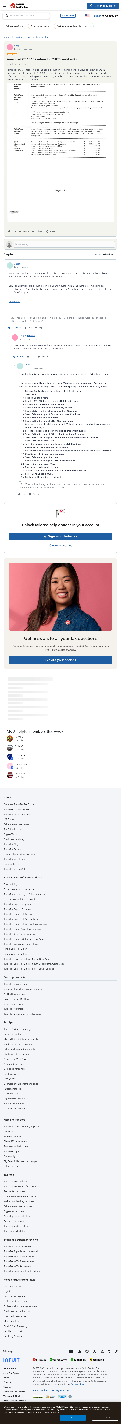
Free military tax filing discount (19, 899)
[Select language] (87, 15)
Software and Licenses (14, 1391)
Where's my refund (13, 1136)
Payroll (7, 1291)
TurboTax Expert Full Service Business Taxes (26, 924)
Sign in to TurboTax (62, 536)
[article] (60, 296)
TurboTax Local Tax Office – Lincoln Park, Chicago (29, 969)
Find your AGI (11, 1078)
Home (6, 37)
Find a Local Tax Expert (15, 949)
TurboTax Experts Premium (17, 909)
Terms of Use (77, 1384)
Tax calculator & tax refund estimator (22, 1186)
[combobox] (26, 16)
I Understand (72, 1418)
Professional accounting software (20, 1306)
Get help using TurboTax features (74, 26)
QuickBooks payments (15, 1296)
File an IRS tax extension (16, 1141)
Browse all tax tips (13, 1034)
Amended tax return (14, 1064)
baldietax (20, 773)
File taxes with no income (16, 1054)
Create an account (60, 545)
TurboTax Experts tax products (19, 904)
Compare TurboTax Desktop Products (23, 989)
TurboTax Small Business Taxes (19, 934)
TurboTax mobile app (15, 859)
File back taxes (11, 1074)
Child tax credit (11, 1093)
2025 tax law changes (14, 1108)
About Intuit (9, 1368)
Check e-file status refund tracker (20, 1196)
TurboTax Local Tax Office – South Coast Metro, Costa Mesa (34, 964)
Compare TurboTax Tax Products (20, 804)
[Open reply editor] (60, 244)
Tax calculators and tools (16, 1181)
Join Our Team (11, 1373)
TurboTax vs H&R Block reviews (19, 1256)
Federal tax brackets (14, 1103)
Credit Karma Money (14, 839)
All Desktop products (14, 994)
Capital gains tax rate (14, 1069)
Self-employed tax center (16, 824)
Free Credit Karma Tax (15, 1316)
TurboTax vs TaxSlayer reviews (19, 1261)
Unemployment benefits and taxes (21, 1083)
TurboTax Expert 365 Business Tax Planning (25, 939)
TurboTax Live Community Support (21, 1126)
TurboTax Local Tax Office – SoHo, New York (26, 959)
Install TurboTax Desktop (16, 999)
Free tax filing (10, 884)
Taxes (29, 37)
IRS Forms (9, 819)
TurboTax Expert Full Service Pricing (22, 919)
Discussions (17, 37)
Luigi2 (17, 45)
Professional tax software (16, 1301)
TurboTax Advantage (14, 1009)
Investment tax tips (13, 1089)
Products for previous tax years (19, 854)
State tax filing (42, 37)
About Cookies (40, 1390)
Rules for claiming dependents (19, 1049)
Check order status (13, 1004)
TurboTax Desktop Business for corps (22, 1014)
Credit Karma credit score (17, 1311)
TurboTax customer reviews (17, 1246)
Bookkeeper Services (14, 1331)
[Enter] (6, 16)
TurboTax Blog (11, 844)
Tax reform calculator (14, 1231)
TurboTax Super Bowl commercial (21, 1251)
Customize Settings (105, 1418)
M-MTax (19, 737)
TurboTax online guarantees (18, 814)
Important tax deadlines (16, 1098)
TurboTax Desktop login (16, 984)
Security (7, 1387)
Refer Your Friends (13, 1166)
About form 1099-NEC (15, 1059)
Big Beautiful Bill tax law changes (20, 1161)
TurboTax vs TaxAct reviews (17, 1266)
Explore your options (60, 660)
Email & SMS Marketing (15, 1326)
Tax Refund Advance (14, 829)
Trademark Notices (13, 1396)
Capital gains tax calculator (17, 1216)
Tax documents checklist (16, 1226)
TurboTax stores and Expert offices (21, 944)
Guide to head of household (18, 1044)
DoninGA (20, 755)
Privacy (7, 1382)
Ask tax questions (14, 26)
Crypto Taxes (10, 834)
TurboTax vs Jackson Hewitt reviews (22, 1271)
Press (6, 1377)
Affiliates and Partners (14, 1400)
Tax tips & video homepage (18, 1029)
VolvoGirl (20, 746)
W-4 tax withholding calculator (19, 1201)
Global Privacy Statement (67, 1407)
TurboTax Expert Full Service (18, 914)
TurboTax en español (14, 869)
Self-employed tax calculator (18, 1206)
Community (9, 1156)
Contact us (9, 1131)
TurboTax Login (12, 1151)
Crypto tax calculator (14, 1211)
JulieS (17, 263)
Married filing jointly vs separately (21, 1039)
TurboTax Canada (12, 849)
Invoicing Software (13, 1336)
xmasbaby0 (21, 764)
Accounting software (14, 1286)
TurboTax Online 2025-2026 (18, 809)
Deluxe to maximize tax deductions (21, 889)
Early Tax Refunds (12, 864)
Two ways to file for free (16, 1146)
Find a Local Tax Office (15, 954)
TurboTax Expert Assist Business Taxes (23, 929)
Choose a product (40, 26)
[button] (68, 16)
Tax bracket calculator (15, 1191)
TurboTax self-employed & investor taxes (24, 894)
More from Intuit (12, 1321)
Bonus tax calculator (14, 1221)
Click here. (14, 301)
